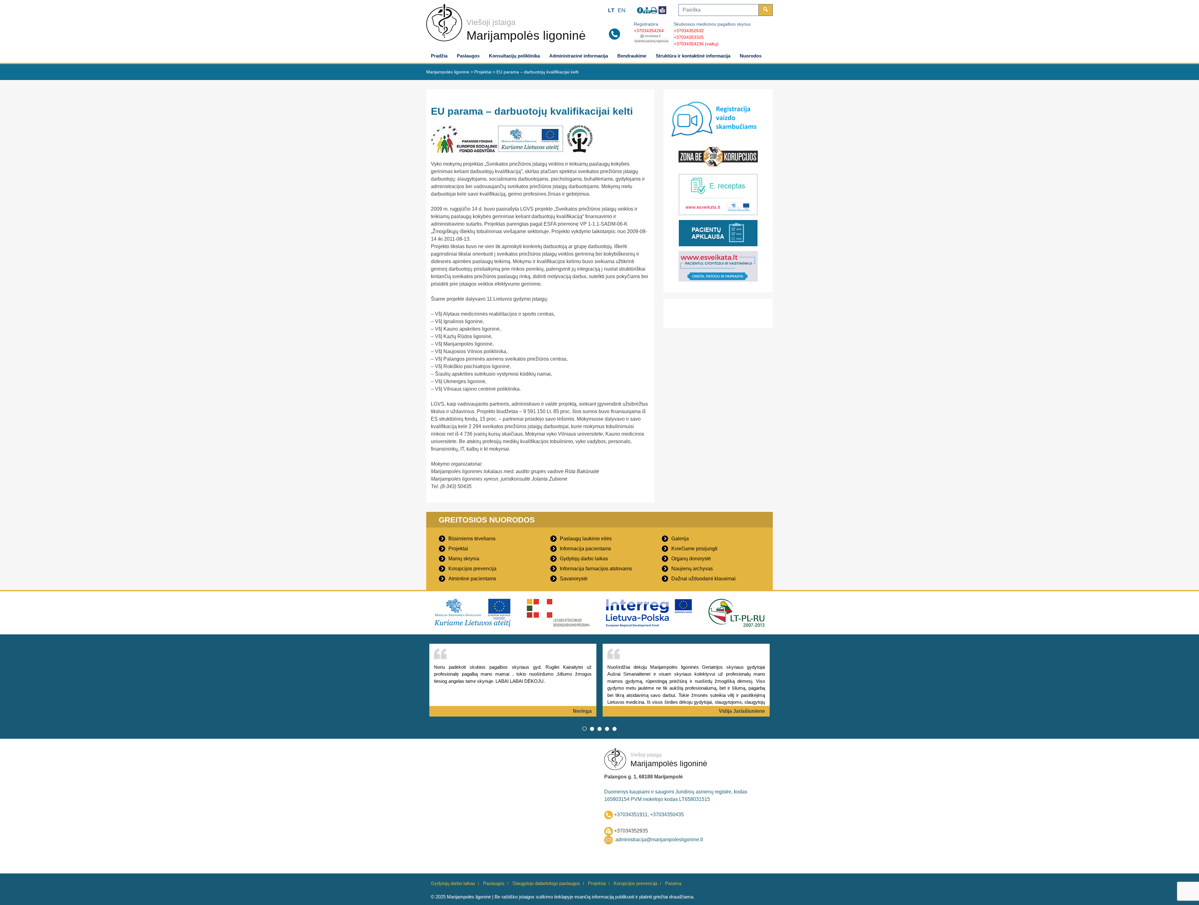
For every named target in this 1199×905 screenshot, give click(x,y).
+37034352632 (689, 30)
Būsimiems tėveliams (472, 538)
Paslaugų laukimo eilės (586, 538)
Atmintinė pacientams (472, 578)
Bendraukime (631, 55)
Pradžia (439, 55)
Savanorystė (574, 578)
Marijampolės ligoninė (526, 35)
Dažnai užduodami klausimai (703, 578)
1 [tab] (584, 728)
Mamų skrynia (463, 558)
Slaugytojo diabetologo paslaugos (546, 883)
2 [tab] (592, 728)
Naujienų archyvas (692, 568)
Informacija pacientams (585, 548)
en (621, 10)
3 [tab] (599, 728)
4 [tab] (607, 728)
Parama (673, 883)
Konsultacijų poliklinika (514, 55)
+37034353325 (689, 37)
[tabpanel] (512, 680)
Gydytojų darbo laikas (584, 558)
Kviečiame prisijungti (694, 548)
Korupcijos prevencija (472, 568)
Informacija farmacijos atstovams (596, 568)
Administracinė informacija (578, 55)
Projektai (458, 548)
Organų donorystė (691, 558)
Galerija (680, 538)
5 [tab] (614, 728)
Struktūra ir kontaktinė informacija (693, 55)
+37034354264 (649, 30)
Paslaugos (468, 55)
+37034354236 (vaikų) (696, 43)
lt (611, 10)
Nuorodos (751, 55)
